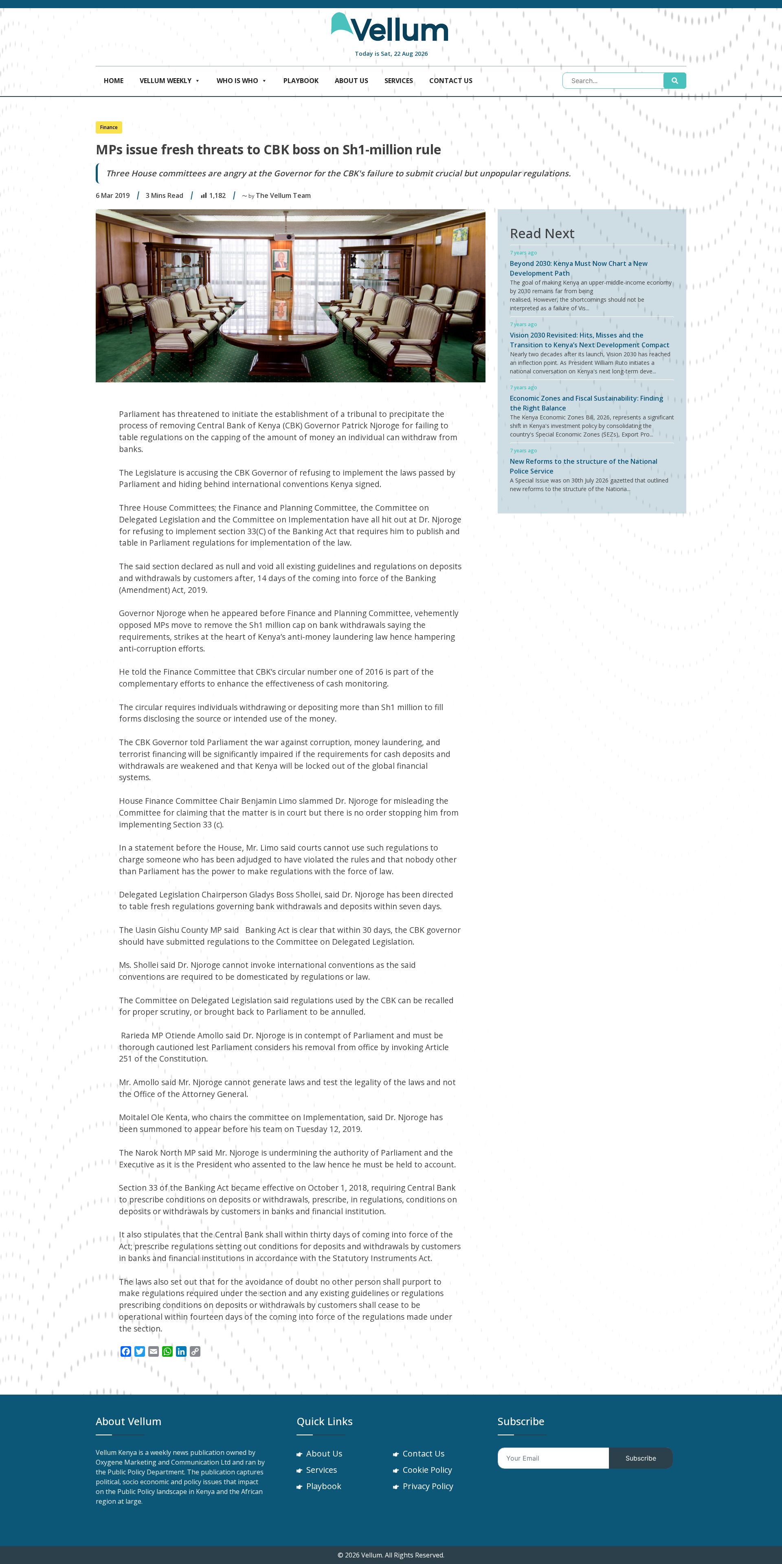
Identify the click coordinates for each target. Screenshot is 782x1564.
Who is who (237, 80)
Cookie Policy (427, 1469)
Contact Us (450, 80)
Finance (109, 127)
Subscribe (641, 1458)
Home (113, 80)
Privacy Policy (428, 1486)
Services (398, 80)
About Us (351, 80)
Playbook (301, 80)
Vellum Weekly (165, 80)
